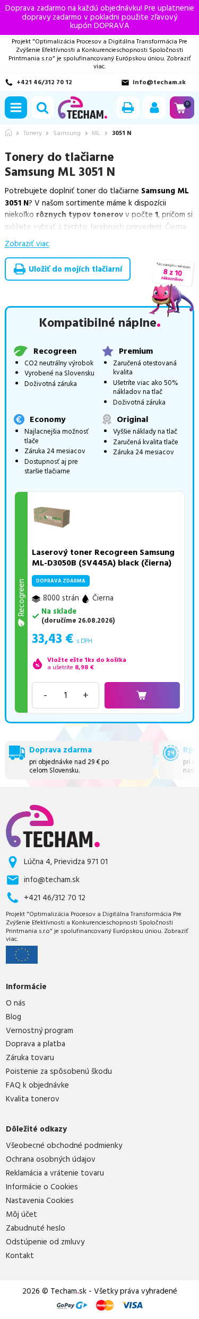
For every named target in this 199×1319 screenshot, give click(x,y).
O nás (15, 1003)
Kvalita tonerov (32, 1099)
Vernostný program (39, 1031)
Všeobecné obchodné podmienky (64, 1146)
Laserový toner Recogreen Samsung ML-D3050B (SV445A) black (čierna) (103, 557)
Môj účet (21, 1214)
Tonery (32, 133)
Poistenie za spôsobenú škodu (59, 1071)
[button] (16, 107)
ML (96, 133)
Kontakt (20, 1256)
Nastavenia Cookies (40, 1201)
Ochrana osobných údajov (51, 1159)
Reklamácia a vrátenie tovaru (55, 1173)
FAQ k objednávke (37, 1085)
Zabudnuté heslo (35, 1228)
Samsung (67, 133)
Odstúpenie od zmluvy (45, 1242)
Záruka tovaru (30, 1058)
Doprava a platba (35, 1044)
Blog (13, 1017)
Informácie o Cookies (42, 1187)
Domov (8, 133)
